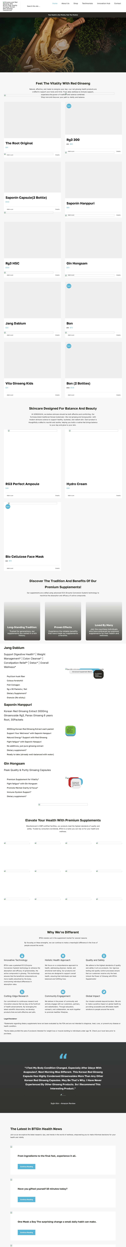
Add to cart (10, 209)
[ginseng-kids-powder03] (17, 871)
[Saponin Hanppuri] (93, 180)
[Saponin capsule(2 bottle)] (32, 177)
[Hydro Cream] (93, 454)
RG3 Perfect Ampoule (22, 484)
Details (57, 209)
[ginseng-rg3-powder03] (78, 843)
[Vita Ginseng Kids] (32, 360)
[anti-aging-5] (109, 899)
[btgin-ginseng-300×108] (10, 2)
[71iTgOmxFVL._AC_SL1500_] (48, 843)
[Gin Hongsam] (93, 240)
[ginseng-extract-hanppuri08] (78, 871)
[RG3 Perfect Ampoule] (32, 454)
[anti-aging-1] (48, 899)
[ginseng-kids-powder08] (48, 871)
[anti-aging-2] (78, 899)
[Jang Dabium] (32, 300)
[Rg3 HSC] (32, 240)
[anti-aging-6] (17, 899)
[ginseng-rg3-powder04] (109, 843)
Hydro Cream (77, 484)
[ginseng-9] (63, 804)
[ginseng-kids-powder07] (109, 871)
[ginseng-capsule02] (17, 843)
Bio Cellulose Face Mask (25, 556)
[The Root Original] (32, 120)
